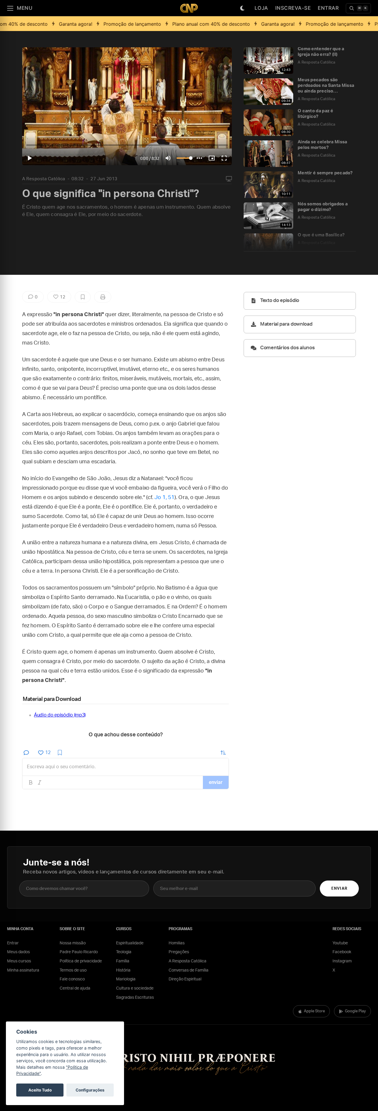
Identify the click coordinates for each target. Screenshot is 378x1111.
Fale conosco (72, 979)
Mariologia (126, 979)
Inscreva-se (293, 8)
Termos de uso (73, 970)
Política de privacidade (81, 961)
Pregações (179, 952)
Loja (261, 8)
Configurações (90, 1090)
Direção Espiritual (185, 979)
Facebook (342, 952)
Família (122, 961)
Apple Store (314, 1011)
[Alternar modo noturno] (242, 8)
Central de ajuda (75, 988)
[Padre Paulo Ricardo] (189, 8)
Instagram (342, 961)
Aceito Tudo (40, 1090)
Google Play (355, 1011)
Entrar (328, 8)
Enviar (339, 889)
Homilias (177, 943)
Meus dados (18, 952)
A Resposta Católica (43, 179)
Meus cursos (19, 961)
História (123, 970)
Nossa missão (73, 943)
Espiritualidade (130, 943)
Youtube (340, 943)
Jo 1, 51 (164, 497)
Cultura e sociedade (135, 988)
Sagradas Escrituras (135, 997)
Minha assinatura (23, 970)
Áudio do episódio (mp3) (60, 715)
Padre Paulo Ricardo (79, 952)
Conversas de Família (188, 970)
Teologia (123, 952)
